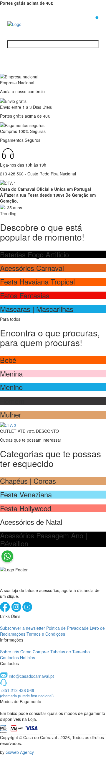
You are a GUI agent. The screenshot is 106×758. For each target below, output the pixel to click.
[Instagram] (16, 610)
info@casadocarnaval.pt (31, 676)
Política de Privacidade (67, 628)
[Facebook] (5, 610)
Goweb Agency (20, 752)
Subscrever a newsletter (22, 628)
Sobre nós (9, 652)
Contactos (9, 657)
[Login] (87, 23)
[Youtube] (27, 610)
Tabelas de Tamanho (70, 652)
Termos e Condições (45, 634)
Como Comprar (34, 652)
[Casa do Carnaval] (30, 24)
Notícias (27, 657)
